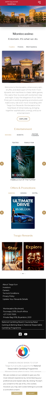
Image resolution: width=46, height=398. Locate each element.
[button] (3, 256)
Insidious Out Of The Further (22, 180)
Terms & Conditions (11, 293)
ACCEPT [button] (32, 393)
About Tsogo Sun (10, 285)
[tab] (12, 46)
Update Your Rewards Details (15, 299)
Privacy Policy (8, 296)
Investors (6, 287)
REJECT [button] (17, 393)
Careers (6, 290)
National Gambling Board (12, 322)
